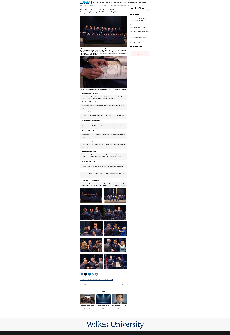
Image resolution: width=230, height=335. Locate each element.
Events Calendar (118, 2)
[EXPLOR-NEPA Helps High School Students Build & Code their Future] (87, 299)
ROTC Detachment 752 (108, 279)
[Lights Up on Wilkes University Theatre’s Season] (103, 299)
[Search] (149, 7)
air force (82, 279)
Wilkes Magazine (143, 2)
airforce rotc (88, 279)
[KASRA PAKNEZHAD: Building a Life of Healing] (119, 299)
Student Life (109, 2)
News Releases (100, 2)
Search (147, 10)
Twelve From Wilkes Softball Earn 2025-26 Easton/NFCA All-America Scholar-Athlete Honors (139, 37)
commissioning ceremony (97, 279)
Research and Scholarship (130, 2)
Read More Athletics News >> (135, 42)
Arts (94, 2)
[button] (82, 302)
